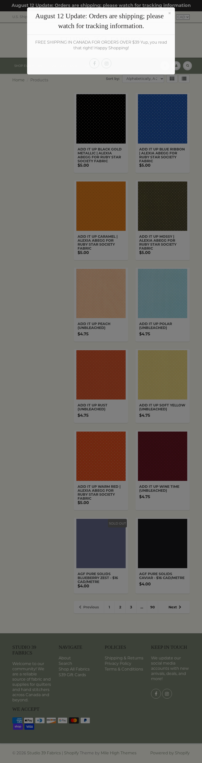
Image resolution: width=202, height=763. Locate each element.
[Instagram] (106, 63)
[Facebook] (94, 63)
